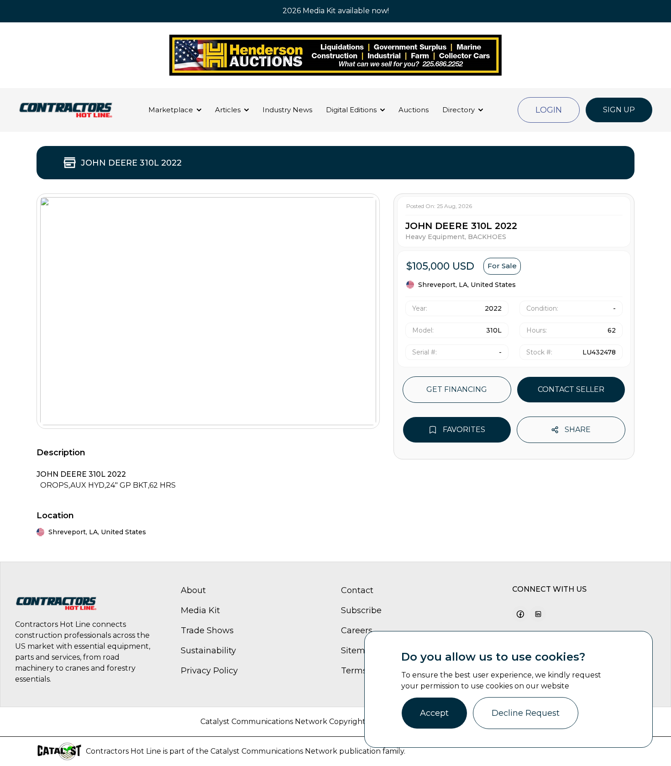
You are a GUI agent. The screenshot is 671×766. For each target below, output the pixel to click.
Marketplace (170, 109)
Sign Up (619, 109)
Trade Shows (207, 630)
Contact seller (571, 389)
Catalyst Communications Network (273, 751)
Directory (458, 109)
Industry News (287, 109)
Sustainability (208, 651)
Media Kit (200, 610)
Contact (357, 590)
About (193, 590)
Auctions (413, 109)
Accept (434, 713)
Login (548, 110)
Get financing (456, 389)
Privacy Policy (209, 671)
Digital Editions (351, 109)
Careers (356, 630)
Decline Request (526, 713)
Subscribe (361, 610)
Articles (228, 109)
